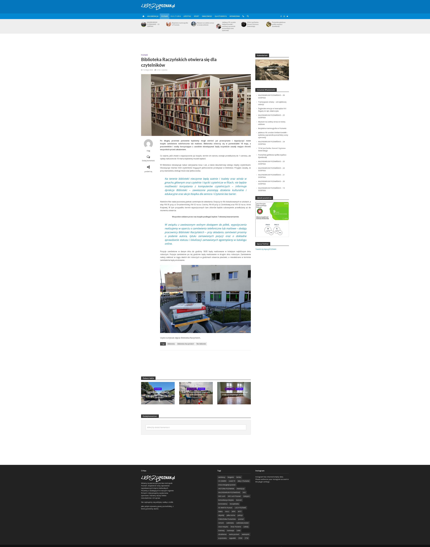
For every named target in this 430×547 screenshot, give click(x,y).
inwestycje (240, 489)
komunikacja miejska (226, 500)
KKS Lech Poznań (234, 496)
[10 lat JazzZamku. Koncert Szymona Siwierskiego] (218, 24)
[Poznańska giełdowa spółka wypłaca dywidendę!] (243, 24)
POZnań (164, 16)
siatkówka (230, 523)
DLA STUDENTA (221, 16)
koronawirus (222, 504)
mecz (227, 511)
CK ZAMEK (222, 481)
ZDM (240, 538)
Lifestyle (187, 16)
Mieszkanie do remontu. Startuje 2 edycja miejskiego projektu (234, 393)
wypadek (232, 538)
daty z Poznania (243, 481)
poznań (241, 519)
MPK (233, 511)
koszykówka (234, 504)
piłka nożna (231, 515)
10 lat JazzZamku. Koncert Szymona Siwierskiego (228, 24)
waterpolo (245, 534)
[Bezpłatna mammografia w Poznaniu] (143, 23)
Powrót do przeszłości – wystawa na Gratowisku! (196, 393)
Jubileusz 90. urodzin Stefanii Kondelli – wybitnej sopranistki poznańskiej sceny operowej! (204, 26)
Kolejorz (246, 496)
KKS (244, 492)
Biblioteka (171, 344)
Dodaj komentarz (148, 161)
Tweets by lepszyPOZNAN (265, 249)
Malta (220, 511)
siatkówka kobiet (242, 523)
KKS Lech (221, 496)
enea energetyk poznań (226, 485)
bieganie (231, 477)
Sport (196, 16)
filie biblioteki (201, 344)
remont (221, 523)
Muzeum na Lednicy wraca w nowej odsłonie (180, 24)
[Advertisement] (215, 41)
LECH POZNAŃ (240, 508)
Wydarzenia (235, 16)
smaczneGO (207, 16)
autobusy (221, 477)
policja (240, 515)
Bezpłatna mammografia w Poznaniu (155, 24)
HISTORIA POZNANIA (226, 489)
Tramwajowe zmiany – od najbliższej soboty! (280, 24)
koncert (239, 500)
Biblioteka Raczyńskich (185, 344)
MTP (239, 511)
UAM (238, 530)
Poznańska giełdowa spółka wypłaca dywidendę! (253, 24)
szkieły (246, 527)
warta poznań (234, 534)
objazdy (221, 515)
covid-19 (232, 481)
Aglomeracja (152, 16)
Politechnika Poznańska (227, 519)
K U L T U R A (176, 16)
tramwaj (221, 530)
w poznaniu (222, 538)
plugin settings (264, 482)
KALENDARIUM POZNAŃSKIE (229, 492)
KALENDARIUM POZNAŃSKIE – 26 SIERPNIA (272, 68)
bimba (238, 477)
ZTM (246, 538)
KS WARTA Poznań (225, 508)
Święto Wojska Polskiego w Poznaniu (157, 393)
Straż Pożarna (236, 527)
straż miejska (223, 527)
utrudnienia (222, 534)
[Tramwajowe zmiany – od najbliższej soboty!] (268, 23)
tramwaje (230, 530)
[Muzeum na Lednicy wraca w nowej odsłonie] (168, 23)
